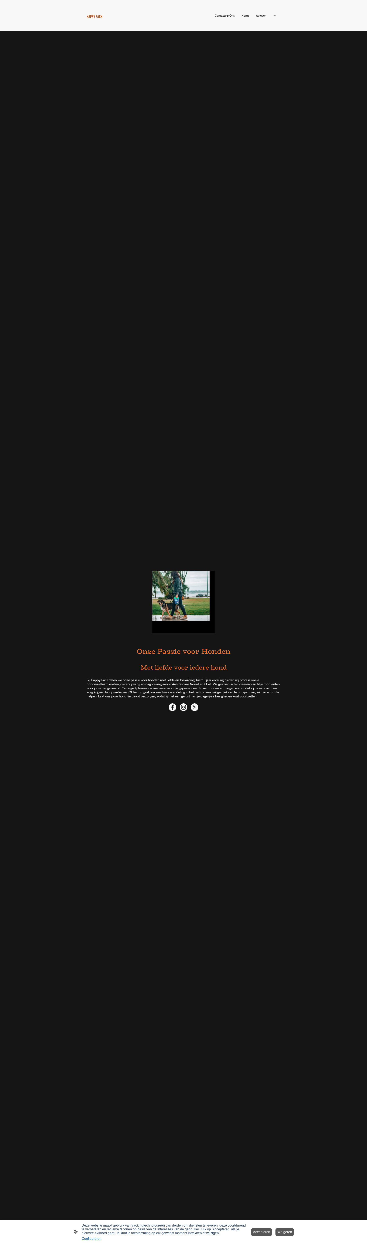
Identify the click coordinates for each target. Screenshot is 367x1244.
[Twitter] (194, 707)
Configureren (91, 1238)
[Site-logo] (118, 25)
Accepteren (261, 1232)
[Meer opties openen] (275, 15)
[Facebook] (172, 707)
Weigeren (284, 1232)
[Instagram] (183, 707)
